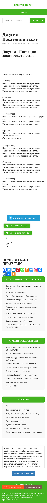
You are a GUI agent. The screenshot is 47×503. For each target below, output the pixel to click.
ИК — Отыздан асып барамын (19, 303)
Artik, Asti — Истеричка (16, 292)
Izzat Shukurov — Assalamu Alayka (21, 363)
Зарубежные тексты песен (17, 417)
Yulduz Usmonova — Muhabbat (19, 317)
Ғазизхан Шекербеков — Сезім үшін (22, 299)
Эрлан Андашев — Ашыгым (18, 371)
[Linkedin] (14, 270)
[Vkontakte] (9, 274)
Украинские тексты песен (17, 428)
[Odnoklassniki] (27, 270)
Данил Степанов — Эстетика (19, 321)
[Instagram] (36, 270)
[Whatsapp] (22, 270)
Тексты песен (23, 4)
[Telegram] (31, 270)
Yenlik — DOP (12, 386)
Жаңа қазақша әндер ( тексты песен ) (22, 413)
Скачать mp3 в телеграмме (25, 218)
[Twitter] (9, 270)
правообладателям (33, 487)
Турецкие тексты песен (16, 424)
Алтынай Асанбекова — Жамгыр (20, 313)
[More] (14, 274)
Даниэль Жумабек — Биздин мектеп (22, 378)
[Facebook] (5, 270)
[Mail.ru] (5, 274)
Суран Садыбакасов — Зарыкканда (21, 296)
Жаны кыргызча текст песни (18, 410)
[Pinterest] (18, 270)
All (7, 406)
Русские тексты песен (19, 44)
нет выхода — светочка (16, 382)
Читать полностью (24, 473)
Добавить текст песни (13, 487)
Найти (38, 20)
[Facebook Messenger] (40, 270)
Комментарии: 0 (33, 44)
